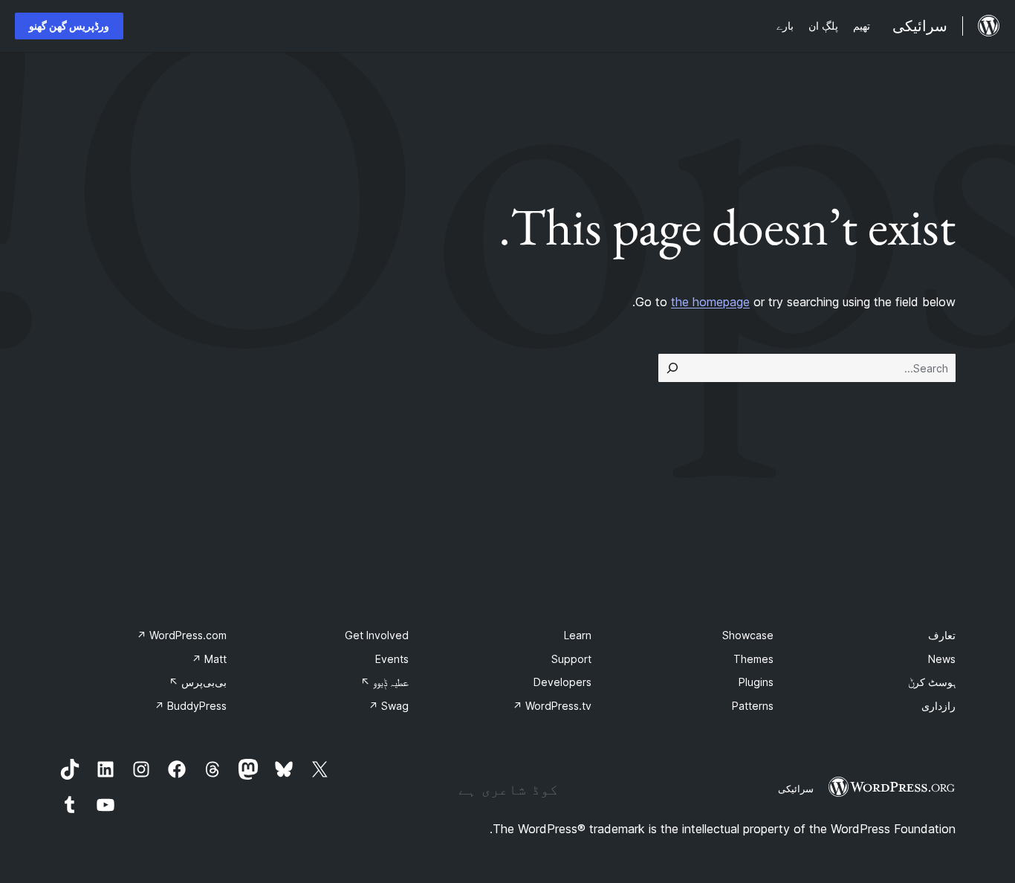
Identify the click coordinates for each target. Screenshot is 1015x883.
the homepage (710, 301)
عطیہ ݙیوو (384, 682)
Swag (389, 705)
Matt (209, 659)
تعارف (942, 635)
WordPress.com (182, 635)
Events (392, 659)
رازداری (938, 705)
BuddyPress (191, 705)
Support (571, 659)
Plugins (756, 682)
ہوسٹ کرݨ (932, 682)
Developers (562, 682)
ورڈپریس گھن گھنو (69, 25)
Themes (753, 659)
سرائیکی (796, 789)
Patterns (753, 705)
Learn (577, 635)
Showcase (748, 635)
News (942, 659)
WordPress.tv (552, 705)
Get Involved (377, 635)
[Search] (672, 368)
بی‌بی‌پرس (198, 682)
